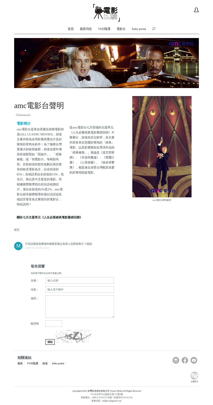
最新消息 (86, 29)
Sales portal (139, 29)
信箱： (35, 289)
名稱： (35, 280)
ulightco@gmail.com (111, 400)
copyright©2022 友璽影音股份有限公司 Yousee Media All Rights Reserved (106, 391)
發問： (35, 298)
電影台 (121, 29)
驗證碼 (35, 323)
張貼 (50, 341)
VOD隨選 (104, 29)
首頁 (71, 29)
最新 (20, 363)
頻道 (45, 363)
